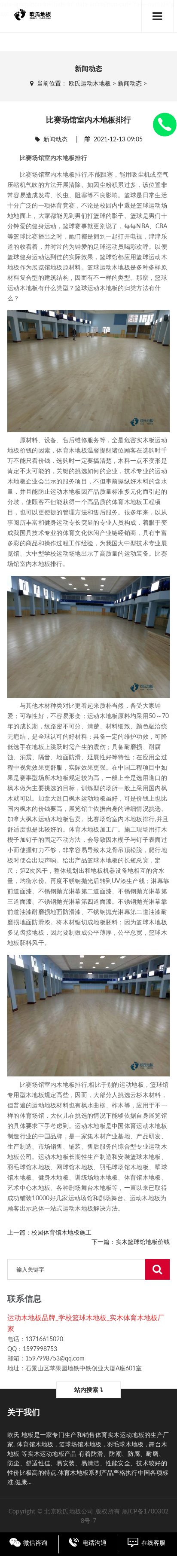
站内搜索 (87, 1390)
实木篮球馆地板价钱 (143, 1242)
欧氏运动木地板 (90, 84)
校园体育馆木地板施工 (61, 1233)
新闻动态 (130, 84)
